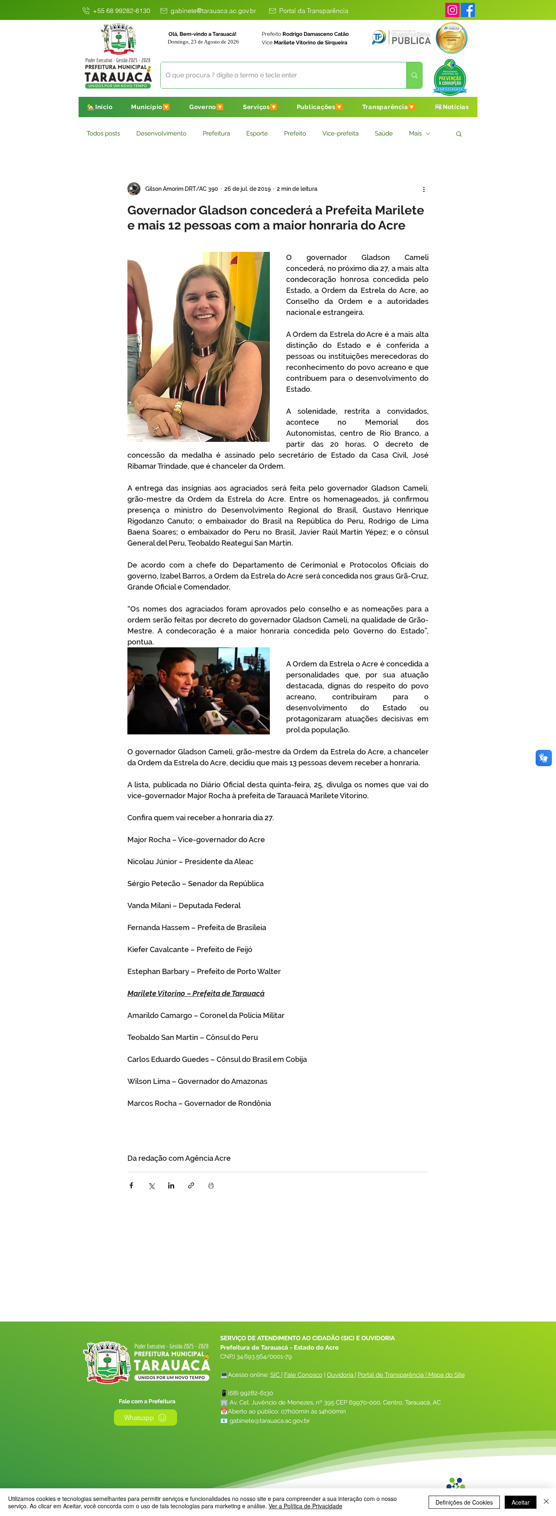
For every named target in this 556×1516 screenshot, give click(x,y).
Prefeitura (216, 133)
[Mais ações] (424, 189)
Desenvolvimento (161, 133)
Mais (415, 133)
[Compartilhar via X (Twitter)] (151, 1185)
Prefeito (295, 133)
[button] (151, 107)
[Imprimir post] (211, 1185)
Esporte (257, 133)
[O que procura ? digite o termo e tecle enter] (414, 75)
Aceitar (521, 1502)
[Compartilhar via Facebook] (131, 1185)
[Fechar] (546, 1502)
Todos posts (103, 133)
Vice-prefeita (340, 133)
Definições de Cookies (464, 1502)
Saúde (384, 133)
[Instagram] (452, 10)
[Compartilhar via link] (191, 1185)
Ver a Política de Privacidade (305, 1506)
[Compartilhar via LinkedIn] (171, 1185)
